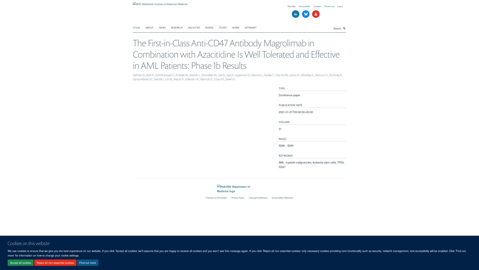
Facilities (194, 27)
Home (136, 27)
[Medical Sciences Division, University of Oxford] (166, 196)
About (150, 27)
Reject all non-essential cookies (55, 263)
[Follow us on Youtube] (316, 14)
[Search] (344, 28)
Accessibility (304, 6)
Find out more (87, 263)
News (162, 27)
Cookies (317, 6)
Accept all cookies (20, 263)
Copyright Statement (258, 197)
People (209, 27)
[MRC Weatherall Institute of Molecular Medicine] (160, 2)
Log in (340, 6)
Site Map (291, 6)
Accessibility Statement (282, 197)
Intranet (251, 27)
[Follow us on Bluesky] (306, 14)
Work (235, 27)
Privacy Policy (237, 197)
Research (177, 27)
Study (223, 27)
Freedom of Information (216, 197)
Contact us (329, 6)
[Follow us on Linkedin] (296, 14)
